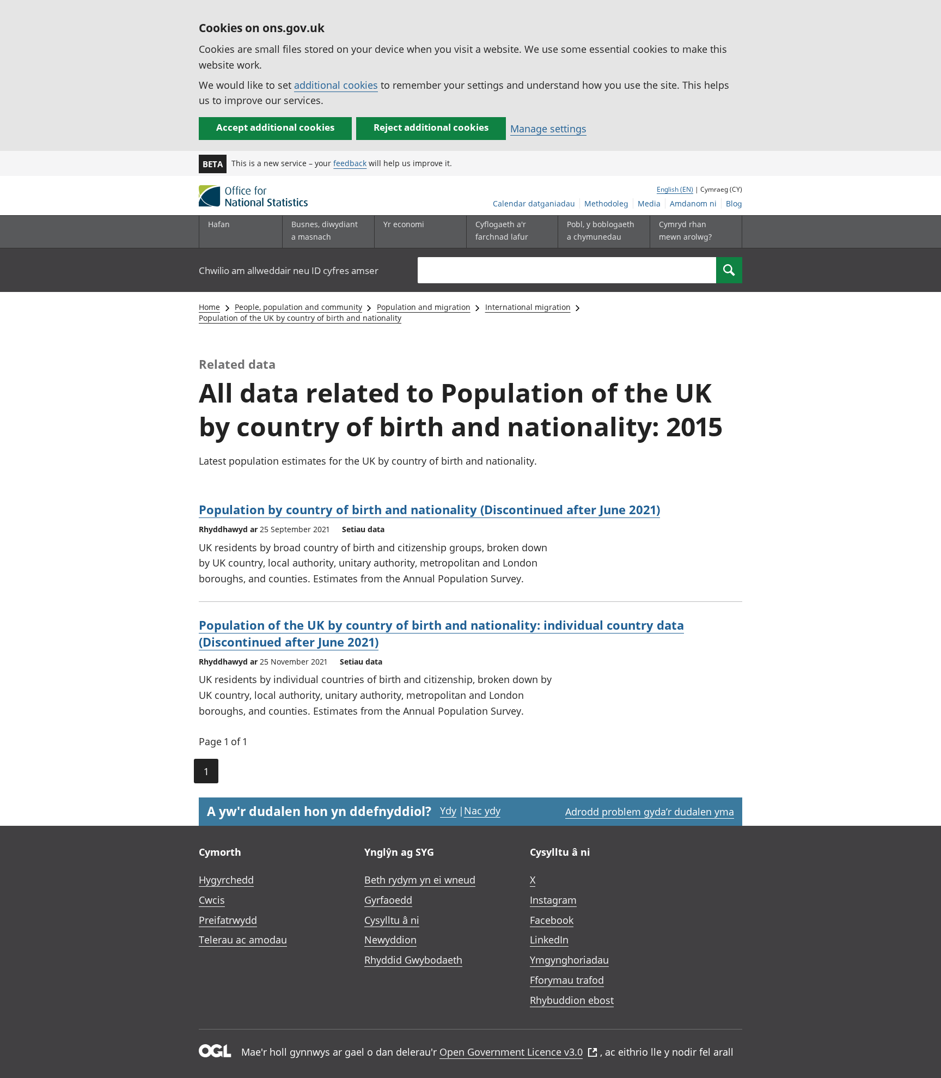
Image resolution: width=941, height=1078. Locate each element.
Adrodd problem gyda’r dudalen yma (649, 811)
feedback (349, 163)
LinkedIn (549, 939)
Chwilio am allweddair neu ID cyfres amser (288, 270)
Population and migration (424, 307)
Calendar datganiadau (534, 203)
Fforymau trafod (567, 979)
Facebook (551, 920)
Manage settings (548, 128)
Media (649, 203)
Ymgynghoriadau (569, 959)
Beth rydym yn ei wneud (419, 879)
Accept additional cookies (275, 127)
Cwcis (212, 899)
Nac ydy (482, 810)
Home (209, 307)
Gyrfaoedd (388, 899)
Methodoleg (606, 203)
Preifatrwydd (228, 920)
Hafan (219, 224)
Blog (734, 203)
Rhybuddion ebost (572, 1000)
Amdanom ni (693, 203)
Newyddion (390, 939)
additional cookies (336, 85)
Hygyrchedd (226, 879)
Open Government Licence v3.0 (511, 1051)
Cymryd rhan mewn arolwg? (685, 230)
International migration (528, 307)
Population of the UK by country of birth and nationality (300, 318)
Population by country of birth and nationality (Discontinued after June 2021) (429, 509)
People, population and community (298, 307)
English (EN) (675, 189)
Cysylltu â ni (391, 920)
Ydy (448, 810)
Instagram (553, 899)
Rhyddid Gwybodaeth (413, 959)
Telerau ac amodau (243, 939)
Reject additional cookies (431, 127)
